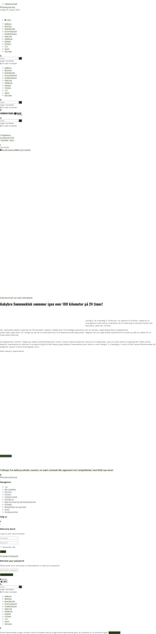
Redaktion (6, 135)
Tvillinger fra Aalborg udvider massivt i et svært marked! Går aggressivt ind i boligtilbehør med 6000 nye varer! (56, 470)
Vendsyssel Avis (11, 512)
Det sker (8, 51)
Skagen (8, 41)
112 (6, 46)
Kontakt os (9, 499)
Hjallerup (8, 39)
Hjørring (8, 36)
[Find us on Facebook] (0, 14)
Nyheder (4, 140)
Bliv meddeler (10, 489)
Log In (4, 579)
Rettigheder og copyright (15, 507)
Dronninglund (11, 31)
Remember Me (9, 547)
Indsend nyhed (11, 4)
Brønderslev (10, 29)
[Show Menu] (1, 110)
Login (8, 20)
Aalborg (8, 24)
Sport (7, 49)
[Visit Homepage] (7, 7)
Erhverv (8, 44)
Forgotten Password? (9, 556)
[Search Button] (1, 55)
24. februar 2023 (7, 137)
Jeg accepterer (114, 633)
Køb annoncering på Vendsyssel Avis (20, 502)
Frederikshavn (11, 34)
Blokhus (8, 26)
